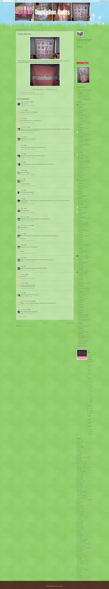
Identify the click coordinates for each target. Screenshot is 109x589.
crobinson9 (23, 274)
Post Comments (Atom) (26, 326)
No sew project (80, 501)
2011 (89, 359)
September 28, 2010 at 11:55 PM (27, 288)
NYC (78, 503)
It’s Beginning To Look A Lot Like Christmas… (84, 163)
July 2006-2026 (81, 111)
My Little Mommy (82, 146)
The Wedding (81, 268)
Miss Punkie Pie (81, 294)
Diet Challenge (80, 471)
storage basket (80, 553)
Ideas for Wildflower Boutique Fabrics (84, 181)
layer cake (42, 94)
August (90, 404)
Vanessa (22, 118)
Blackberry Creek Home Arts (84, 140)
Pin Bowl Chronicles (82, 273)
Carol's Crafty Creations (83, 288)
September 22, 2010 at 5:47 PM (27, 122)
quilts (78, 531)
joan (22, 198)
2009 (89, 429)
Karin (22, 153)
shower (78, 551)
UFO (78, 573)
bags (78, 451)
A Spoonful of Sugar (82, 341)
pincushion (79, 515)
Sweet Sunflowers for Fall (83, 187)
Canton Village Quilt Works (84, 319)
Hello (79, 208)
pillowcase (79, 513)
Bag (77, 449)
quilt (54, 89)
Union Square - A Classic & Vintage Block (83, 202)
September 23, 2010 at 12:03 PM (27, 204)
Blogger (61, 586)
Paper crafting (80, 505)
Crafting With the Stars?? (83, 332)
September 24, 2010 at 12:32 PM (27, 221)
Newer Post (19, 323)
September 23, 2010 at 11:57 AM (27, 194)
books (78, 455)
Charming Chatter (82, 251)
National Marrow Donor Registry (83, 499)
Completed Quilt (35, 94)
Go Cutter (79, 479)
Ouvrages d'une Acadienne (84, 244)
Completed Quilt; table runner (83, 467)
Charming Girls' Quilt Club (26, 94)
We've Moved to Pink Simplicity (84, 252)
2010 (89, 362)
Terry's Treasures (82, 149)
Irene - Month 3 (81, 311)
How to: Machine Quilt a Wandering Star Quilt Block (83, 156)
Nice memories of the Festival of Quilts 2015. (84, 284)
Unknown (23, 110)
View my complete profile (82, 42)
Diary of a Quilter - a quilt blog (85, 90)
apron (78, 443)
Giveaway (79, 477)
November (90, 369)
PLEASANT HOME (82, 272)
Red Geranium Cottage (26, 225)
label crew (79, 485)
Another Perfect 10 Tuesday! (84, 231)
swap (78, 559)
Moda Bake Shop (82, 343)
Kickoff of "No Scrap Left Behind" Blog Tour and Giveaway (85, 257)
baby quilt (79, 447)
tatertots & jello (81, 121)
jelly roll (78, 483)
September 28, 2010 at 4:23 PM (27, 270)
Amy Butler (79, 441)
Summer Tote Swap (81, 555)
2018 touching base (82, 213)
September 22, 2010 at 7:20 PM (27, 132)
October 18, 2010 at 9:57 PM (27, 305)
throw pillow (79, 567)
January (90, 425)
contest (78, 469)
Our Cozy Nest (81, 336)
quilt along (79, 521)
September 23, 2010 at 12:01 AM (27, 149)
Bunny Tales (81, 115)
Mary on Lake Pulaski (26, 102)
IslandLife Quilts (82, 174)
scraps (78, 537)
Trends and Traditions (83, 179)
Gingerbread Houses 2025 (83, 128)
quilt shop (79, 523)
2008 (89, 431)
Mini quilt (79, 493)
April (90, 415)
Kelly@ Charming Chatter (27, 301)
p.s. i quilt (80, 277)
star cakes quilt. (81, 278)
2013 (89, 355)
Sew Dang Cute (81, 331)
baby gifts (79, 445)
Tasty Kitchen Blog (82, 346)
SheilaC (22, 245)
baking (78, 453)
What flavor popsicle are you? (83, 577)
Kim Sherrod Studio (82, 207)
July (90, 408)
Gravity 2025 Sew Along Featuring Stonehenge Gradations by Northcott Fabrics (85, 135)
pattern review (80, 511)
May (90, 412)
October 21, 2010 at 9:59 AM (27, 313)
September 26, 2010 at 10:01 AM (27, 240)
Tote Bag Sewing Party (81, 569)
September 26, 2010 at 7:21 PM (27, 253)
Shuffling (80, 197)
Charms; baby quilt (81, 461)
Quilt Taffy (80, 186)
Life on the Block (82, 104)
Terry (22, 162)
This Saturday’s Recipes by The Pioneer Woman (84, 170)
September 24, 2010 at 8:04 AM (27, 212)
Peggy (22, 266)
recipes (78, 533)
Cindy (22, 233)
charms (78, 459)
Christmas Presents (81, 463)
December (90, 365)
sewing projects (80, 545)
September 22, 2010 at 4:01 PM (27, 105)
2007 (89, 434)
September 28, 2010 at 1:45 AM (27, 261)
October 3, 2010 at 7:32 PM (26, 296)
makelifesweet (81, 304)
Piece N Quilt (81, 154)
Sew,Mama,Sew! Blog (83, 223)
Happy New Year (81, 327)
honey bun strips (80, 481)
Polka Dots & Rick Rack (83, 326)
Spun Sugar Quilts (82, 212)
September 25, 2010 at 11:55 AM (27, 229)
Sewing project (80, 541)
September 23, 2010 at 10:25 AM (27, 185)
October (90, 373)
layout (78, 489)
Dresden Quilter (24, 309)
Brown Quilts (81, 299)
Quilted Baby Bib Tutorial (83, 337)
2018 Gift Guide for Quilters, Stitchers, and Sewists (84, 225)
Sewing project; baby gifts (82, 543)
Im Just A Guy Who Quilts (84, 161)
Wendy (22, 145)
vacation (78, 575)
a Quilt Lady (81, 282)
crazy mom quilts (82, 217)
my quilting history (81, 497)
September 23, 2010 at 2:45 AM (27, 157)
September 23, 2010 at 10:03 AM (27, 174)
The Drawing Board (82, 262)
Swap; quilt (79, 561)
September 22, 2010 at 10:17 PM (27, 140)
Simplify (80, 191)
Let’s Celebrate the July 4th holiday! (83, 116)
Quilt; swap (79, 529)
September (90, 378)
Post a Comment (22, 316)
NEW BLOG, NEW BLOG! (83, 236)
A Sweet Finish (90, 395)
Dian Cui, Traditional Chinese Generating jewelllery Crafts (84, 290)
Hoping (79, 106)
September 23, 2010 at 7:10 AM (27, 166)
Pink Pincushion (81, 229)
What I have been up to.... (91, 390)
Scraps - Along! (81, 176)
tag (77, 565)
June (90, 410)
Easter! (79, 296)
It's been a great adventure (83, 151)
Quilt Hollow (81, 267)
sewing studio (79, 549)
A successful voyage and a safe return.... (84, 246)
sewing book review (81, 539)
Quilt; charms (79, 527)
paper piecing (79, 509)
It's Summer (80, 192)
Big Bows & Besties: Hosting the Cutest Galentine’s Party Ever (85, 122)
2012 (89, 357)
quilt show (79, 525)
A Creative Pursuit (82, 201)
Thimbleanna (24, 217)
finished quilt (79, 475)
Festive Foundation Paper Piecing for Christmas (85, 91)
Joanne (22, 208)
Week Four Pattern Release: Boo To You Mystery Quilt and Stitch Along (84, 100)
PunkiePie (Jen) (24, 127)
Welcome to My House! (83, 241)
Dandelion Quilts (82, 37)
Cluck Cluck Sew (82, 196)
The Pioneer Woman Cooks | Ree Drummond (84, 168)
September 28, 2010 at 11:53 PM (27, 278)
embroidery (79, 473)
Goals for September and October (91, 400)
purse (78, 517)
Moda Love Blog (81, 306)
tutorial (78, 571)
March (90, 418)
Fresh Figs (80, 234)
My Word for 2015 (82, 301)
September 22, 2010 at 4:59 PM (27, 114)
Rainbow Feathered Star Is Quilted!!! (83, 321)
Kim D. (22, 257)
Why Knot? (80, 239)
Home (45, 323)
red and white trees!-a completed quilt (84, 219)
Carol (22, 190)
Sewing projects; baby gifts (82, 547)
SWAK (78, 557)
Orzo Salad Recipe (90, 385)
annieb (22, 137)
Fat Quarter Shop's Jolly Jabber (83, 96)
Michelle (23, 170)
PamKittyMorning (82, 109)
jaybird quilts (81, 132)
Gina (22, 179)
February (91, 422)
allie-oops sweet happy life (84, 144)
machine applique (80, 491)
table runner (79, 563)
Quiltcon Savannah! (82, 263)
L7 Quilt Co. (81, 309)
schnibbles (79, 535)
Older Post (71, 323)
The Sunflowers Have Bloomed (84, 141)
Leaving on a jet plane (82, 316)
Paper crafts (79, 507)
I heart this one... (91, 381)
